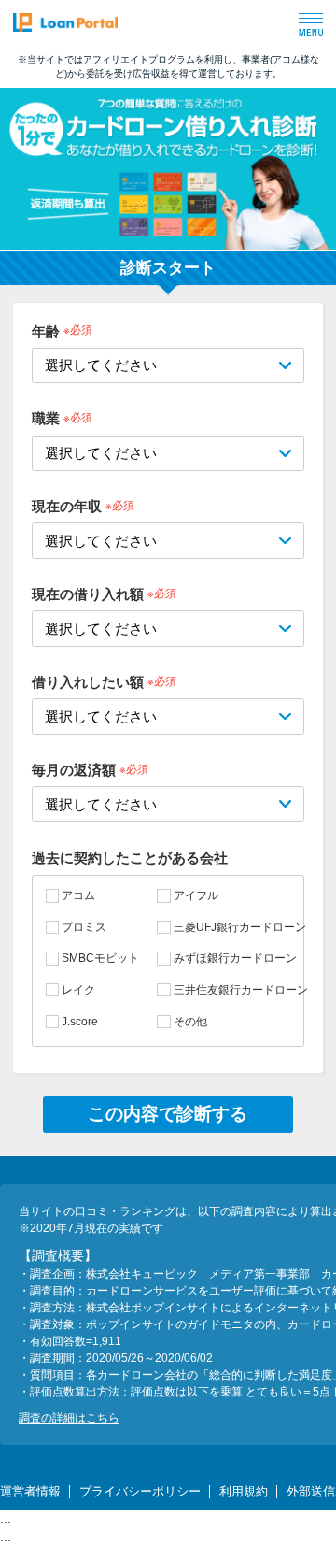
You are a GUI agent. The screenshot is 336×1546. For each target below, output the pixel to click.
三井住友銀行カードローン (240, 989)
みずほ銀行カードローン (235, 958)
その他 (190, 1021)
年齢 (46, 330)
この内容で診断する (167, 1114)
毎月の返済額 (74, 770)
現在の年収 (67, 506)
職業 (46, 418)
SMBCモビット (100, 958)
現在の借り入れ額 (88, 594)
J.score (80, 1021)
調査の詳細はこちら (69, 1417)
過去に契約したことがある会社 (130, 858)
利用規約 (243, 1491)
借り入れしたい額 (88, 682)
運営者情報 (30, 1491)
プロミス (84, 927)
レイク (78, 989)
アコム (78, 895)
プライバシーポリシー (140, 1491)
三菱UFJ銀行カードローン (239, 927)
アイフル (195, 895)
